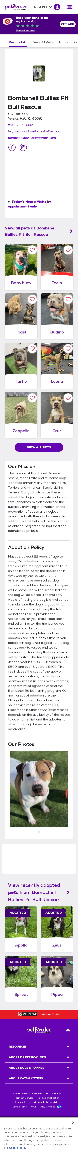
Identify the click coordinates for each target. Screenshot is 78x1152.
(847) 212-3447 (20, 125)
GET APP (67, 24)
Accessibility (53, 1102)
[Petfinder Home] (16, 7)
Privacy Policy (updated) (28, 1102)
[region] (39, 1134)
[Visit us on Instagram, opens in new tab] (23, 147)
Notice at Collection (48, 1097)
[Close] (73, 1122)
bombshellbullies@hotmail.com (32, 138)
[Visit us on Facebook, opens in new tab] (12, 147)
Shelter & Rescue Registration (30, 1093)
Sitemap (56, 1093)
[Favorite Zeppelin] (32, 398)
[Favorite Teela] (68, 250)
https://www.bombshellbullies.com (34, 131)
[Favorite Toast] (32, 299)
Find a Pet (40, 7)
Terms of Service (24, 1097)
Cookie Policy (19, 1106)
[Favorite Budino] (68, 299)
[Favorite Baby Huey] (32, 250)
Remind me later (25, 30)
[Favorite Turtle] (32, 348)
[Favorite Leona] (68, 348)
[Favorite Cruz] (68, 398)
